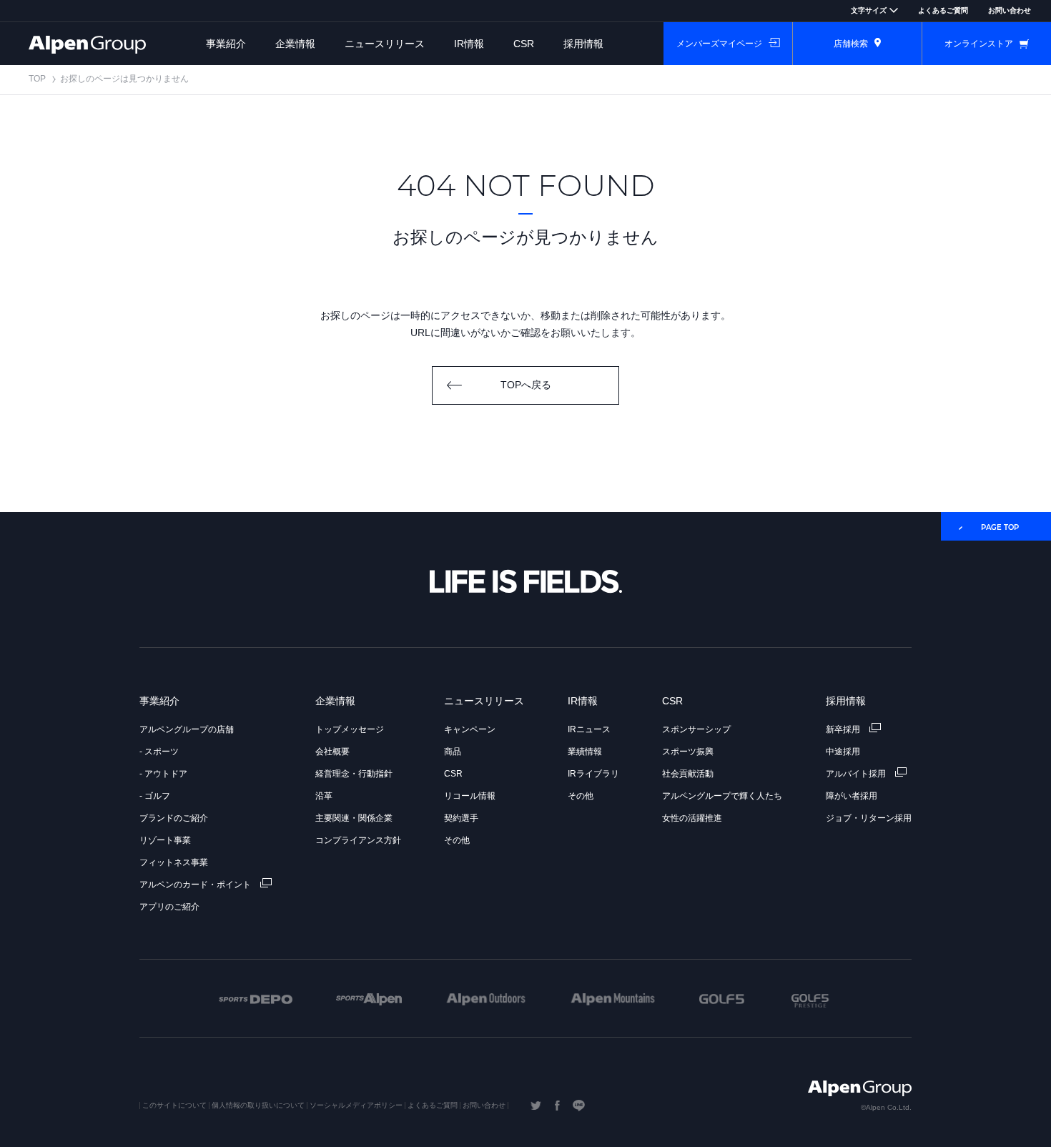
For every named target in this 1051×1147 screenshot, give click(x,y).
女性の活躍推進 (692, 818)
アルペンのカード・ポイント (196, 885)
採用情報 (583, 43)
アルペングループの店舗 (186, 729)
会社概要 (332, 752)
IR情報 (469, 43)
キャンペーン (469, 729)
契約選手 (461, 818)
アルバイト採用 (857, 774)
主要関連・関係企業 (354, 818)
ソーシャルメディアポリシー (356, 1105)
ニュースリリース (385, 43)
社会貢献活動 (688, 774)
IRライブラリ (593, 774)
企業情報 (295, 43)
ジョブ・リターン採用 (869, 818)
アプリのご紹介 (169, 907)
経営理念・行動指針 (354, 774)
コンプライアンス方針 (358, 840)
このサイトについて (174, 1105)
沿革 (323, 796)
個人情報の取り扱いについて (258, 1105)
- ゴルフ (154, 796)
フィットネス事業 (173, 862)
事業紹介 (226, 43)
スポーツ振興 (688, 752)
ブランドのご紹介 (173, 818)
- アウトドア (163, 774)
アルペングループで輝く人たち (722, 796)
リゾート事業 (165, 840)
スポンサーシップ (696, 729)
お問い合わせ (1009, 10)
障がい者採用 (851, 796)
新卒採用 (844, 729)
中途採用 (843, 752)
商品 (452, 752)
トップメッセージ (349, 729)
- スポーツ (159, 752)
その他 (457, 840)
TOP (37, 79)
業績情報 (585, 752)
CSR (523, 43)
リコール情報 (469, 796)
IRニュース (589, 729)
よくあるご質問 (943, 10)
